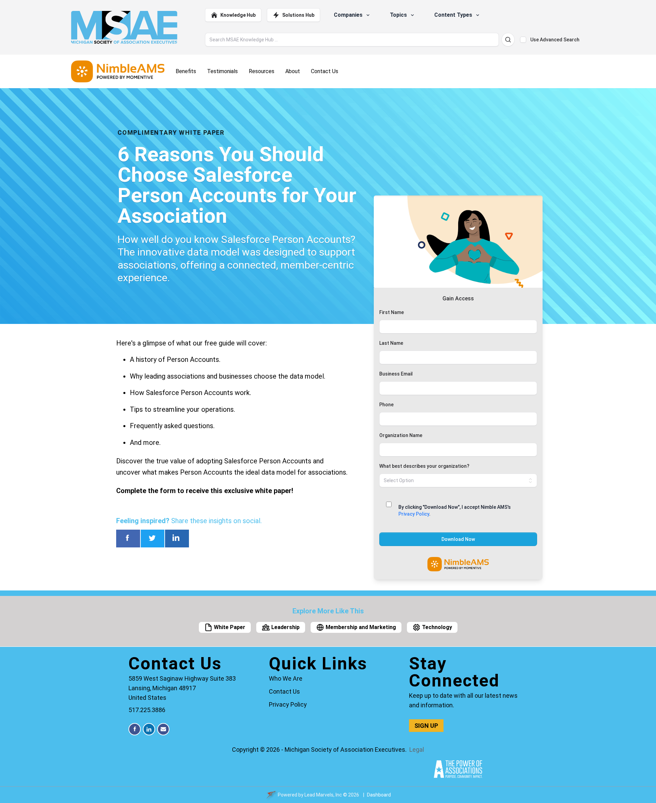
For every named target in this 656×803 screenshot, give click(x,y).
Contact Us (284, 691)
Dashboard (379, 795)
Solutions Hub (298, 15)
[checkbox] (523, 40)
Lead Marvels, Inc (323, 795)
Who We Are (285, 678)
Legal (416, 749)
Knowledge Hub (238, 15)
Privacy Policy (413, 514)
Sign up (426, 725)
